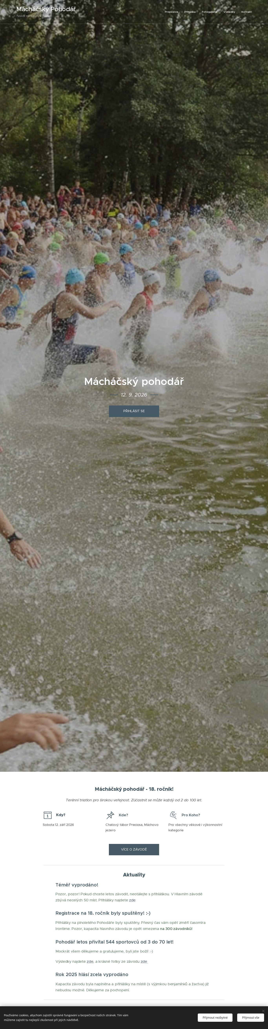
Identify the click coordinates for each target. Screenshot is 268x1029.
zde (132, 900)
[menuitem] (172, 12)
